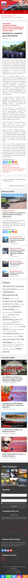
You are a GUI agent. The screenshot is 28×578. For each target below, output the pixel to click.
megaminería (21, 329)
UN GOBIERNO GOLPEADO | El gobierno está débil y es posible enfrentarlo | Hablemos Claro (12, 379)
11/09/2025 (13, 256)
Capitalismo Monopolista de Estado (11, 167)
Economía (17, 312)
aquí (22, 546)
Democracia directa (7, 312)
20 (3, 529)
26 (25, 529)
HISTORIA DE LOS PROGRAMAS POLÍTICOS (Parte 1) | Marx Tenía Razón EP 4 (13, 405)
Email (2, 498)
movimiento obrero (10, 333)
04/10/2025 (5, 218)
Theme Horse (15, 570)
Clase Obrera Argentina (9, 25)
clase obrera (16, 298)
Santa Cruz (19, 342)
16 (14, 526)
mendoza (4, 331)
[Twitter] (7, 162)
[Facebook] (3, 162)
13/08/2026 (5, 409)
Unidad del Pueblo (7, 30)
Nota (22, 27)
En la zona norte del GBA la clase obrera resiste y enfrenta (17, 240)
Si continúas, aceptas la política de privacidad (14, 503)
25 (21, 529)
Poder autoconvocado (7, 170)
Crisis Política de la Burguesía (11, 27)
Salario (14, 342)
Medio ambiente (13, 329)
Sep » (25, 535)
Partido (4, 29)
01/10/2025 (13, 243)
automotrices (21, 289)
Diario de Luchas (8, 191)
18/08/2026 (5, 382)
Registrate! (4, 560)
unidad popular (6, 172)
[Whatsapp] (10, 162)
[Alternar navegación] (3, 12)
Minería (14, 331)
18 (21, 526)
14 (6, 526)
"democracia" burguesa (13, 164)
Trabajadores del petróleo (14, 346)
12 (25, 523)
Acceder (3, 558)
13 (3, 526)
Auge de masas (6, 23)
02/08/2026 (5, 458)
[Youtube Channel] (11, 550)
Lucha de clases (16, 326)
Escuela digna (13, 317)
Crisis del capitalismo (7, 169)
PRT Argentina (12, 382)
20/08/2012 (5, 38)
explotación (22, 169)
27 (3, 532)
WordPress (19, 572)
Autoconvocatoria (6, 166)
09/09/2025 (13, 266)
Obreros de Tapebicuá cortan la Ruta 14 (16, 263)
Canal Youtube (7, 373)
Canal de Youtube (8, 358)
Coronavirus (21, 304)
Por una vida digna (18, 170)
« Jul (2, 535)
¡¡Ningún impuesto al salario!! (16, 185)
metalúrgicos (9, 331)
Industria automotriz (6, 322)
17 (17, 526)
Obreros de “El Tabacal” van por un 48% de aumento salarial (14, 180)
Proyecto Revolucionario (15, 29)
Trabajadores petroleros (8, 349)
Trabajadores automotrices (8, 344)
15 (10, 526)
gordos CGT (18, 320)
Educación (4, 314)
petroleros (15, 336)
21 (6, 529)
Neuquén (22, 333)
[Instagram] (13, 162)
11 (21, 523)
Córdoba (18, 309)
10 (17, 523)
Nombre (3, 492)
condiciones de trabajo (12, 301)
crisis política (16, 169)
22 (10, 529)
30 (14, 532)
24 (17, 529)
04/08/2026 (5, 433)
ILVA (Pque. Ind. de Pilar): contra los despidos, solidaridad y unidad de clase (17, 252)
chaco (12, 298)
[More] (16, 162)
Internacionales (7, 324)
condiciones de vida (10, 304)
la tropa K (10, 326)
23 (14, 529)
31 (17, 532)
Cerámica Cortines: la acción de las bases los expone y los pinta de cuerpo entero (13, 214)
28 (6, 532)
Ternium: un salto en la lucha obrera (17, 273)
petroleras (9, 336)
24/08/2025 (13, 276)
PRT (10, 38)
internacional (15, 322)
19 (25, 526)
